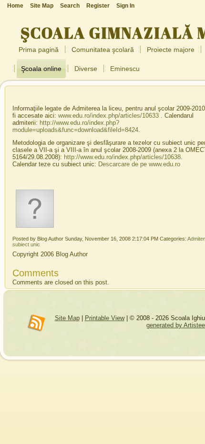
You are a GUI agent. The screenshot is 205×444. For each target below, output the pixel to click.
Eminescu (125, 68)
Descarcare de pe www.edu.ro (139, 164)
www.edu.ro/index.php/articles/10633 (108, 115)
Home (15, 5)
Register (98, 5)
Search (70, 5)
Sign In (125, 5)
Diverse (85, 68)
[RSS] (36, 323)
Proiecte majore (171, 49)
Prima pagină (39, 49)
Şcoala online (41, 68)
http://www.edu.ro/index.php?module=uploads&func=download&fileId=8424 (75, 126)
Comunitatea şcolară (103, 49)
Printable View (104, 318)
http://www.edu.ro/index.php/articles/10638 (122, 157)
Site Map (67, 318)
